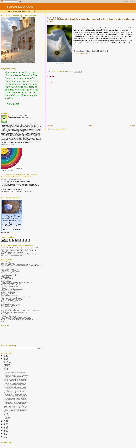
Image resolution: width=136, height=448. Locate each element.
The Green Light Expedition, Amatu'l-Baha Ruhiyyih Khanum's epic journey (20, 310)
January (6, 418)
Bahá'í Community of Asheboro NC (18, 115)
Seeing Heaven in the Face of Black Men (11, 284)
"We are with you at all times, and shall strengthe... (15, 383)
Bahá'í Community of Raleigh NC (9, 269)
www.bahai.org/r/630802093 (81, 53)
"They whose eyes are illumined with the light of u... (15, 398)
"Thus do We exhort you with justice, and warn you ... (16, 409)
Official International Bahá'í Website (10, 291)
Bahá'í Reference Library (7, 268)
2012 (4, 432)
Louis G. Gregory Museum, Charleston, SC (12, 271)
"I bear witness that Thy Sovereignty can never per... (15, 394)
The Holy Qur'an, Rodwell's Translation (11, 300)
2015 (4, 427)
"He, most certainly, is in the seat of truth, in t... (14, 391)
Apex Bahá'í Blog (5, 262)
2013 (4, 430)
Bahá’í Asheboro (20, 7)
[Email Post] (72, 71)
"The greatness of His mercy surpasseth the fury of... (16, 402)
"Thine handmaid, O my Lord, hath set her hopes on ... (16, 395)
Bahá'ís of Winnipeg (6, 277)
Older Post (132, 125)
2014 (4, 429)
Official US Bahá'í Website (7, 288)
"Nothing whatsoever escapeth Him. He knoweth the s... (16, 406)
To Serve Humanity (6, 281)
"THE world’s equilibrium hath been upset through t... (15, 388)
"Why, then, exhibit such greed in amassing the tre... (15, 411)
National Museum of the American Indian (11, 298)
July (5, 369)
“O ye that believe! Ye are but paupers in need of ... (15, 392)
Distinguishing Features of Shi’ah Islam (11, 316)
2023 (4, 359)
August (5, 368)
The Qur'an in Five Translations (9, 301)
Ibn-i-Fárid (3, 311)
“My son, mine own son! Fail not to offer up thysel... (15, 390)
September (6, 366)
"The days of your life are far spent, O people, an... (15, 410)
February (6, 417)
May (5, 413)
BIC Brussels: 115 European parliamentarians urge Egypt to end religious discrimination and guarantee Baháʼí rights (19, 254)
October (6, 365)
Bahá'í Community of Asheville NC (9, 272)
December (6, 362)
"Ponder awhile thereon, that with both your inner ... (15, 372)
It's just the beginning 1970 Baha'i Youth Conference (14, 312)
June (5, 371)
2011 (4, 433)
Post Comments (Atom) (60, 129)
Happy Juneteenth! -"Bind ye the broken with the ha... (16, 386)
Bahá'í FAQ (4, 287)
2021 (4, 420)
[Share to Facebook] (80, 72)
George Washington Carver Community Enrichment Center (16, 318)
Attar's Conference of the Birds (8, 306)
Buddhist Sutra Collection (7, 278)
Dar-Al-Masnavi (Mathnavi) (8, 309)
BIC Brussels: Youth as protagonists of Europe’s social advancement (18, 249)
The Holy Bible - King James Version (10, 305)
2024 (4, 358)
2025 (4, 357)
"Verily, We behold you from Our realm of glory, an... (15, 380)
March (5, 415)
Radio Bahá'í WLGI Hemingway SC (10, 270)
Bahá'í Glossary (5, 303)
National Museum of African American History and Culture (15, 317)
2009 (4, 436)
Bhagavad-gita (5, 280)
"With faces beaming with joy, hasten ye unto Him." (15, 387)
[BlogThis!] (76, 72)
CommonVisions (5, 313)
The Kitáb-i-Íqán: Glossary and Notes (10, 304)
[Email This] (74, 72)
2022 (4, 361)
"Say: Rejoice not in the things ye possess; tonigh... (15, 381)
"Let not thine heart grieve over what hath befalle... (15, 396)
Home (91, 125)
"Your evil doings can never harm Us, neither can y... (15, 377)
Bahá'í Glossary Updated (7, 263)
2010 (4, 434)
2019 (4, 423)
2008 (4, 437)
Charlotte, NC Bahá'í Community (9, 295)
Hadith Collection (5, 276)
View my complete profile (7, 144)
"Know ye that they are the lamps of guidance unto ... (15, 407)
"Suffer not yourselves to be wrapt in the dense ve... (15, 373)
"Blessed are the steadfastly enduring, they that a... (15, 405)
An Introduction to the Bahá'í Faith (9, 286)
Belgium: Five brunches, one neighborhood (12, 252)
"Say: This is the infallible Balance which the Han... (15, 384)
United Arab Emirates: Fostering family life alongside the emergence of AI (19, 247)
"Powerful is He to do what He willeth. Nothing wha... (15, 399)
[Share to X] (78, 72)
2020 (4, 421)
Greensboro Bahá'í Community (9, 292)
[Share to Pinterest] (81, 72)
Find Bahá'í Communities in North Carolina (12, 289)
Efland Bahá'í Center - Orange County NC (11, 274)
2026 (4, 355)
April (5, 414)
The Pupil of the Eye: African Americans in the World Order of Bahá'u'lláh (19, 264)
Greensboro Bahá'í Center (7, 293)
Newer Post (50, 125)
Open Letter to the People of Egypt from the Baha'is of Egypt (16, 297)
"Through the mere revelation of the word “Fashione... (16, 375)
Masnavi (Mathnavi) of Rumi (8, 307)
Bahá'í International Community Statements (12, 299)
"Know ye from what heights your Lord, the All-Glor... (15, 379)
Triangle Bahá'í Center (6, 294)
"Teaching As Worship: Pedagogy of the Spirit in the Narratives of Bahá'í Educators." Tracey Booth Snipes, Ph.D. (19, 283)
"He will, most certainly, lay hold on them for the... (15, 403)
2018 (4, 424)
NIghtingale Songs (6, 315)
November (6, 364)
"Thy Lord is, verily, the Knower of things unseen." (15, 401)
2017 (4, 426)
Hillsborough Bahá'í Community (9, 275)
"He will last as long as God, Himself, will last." (14, 376)
